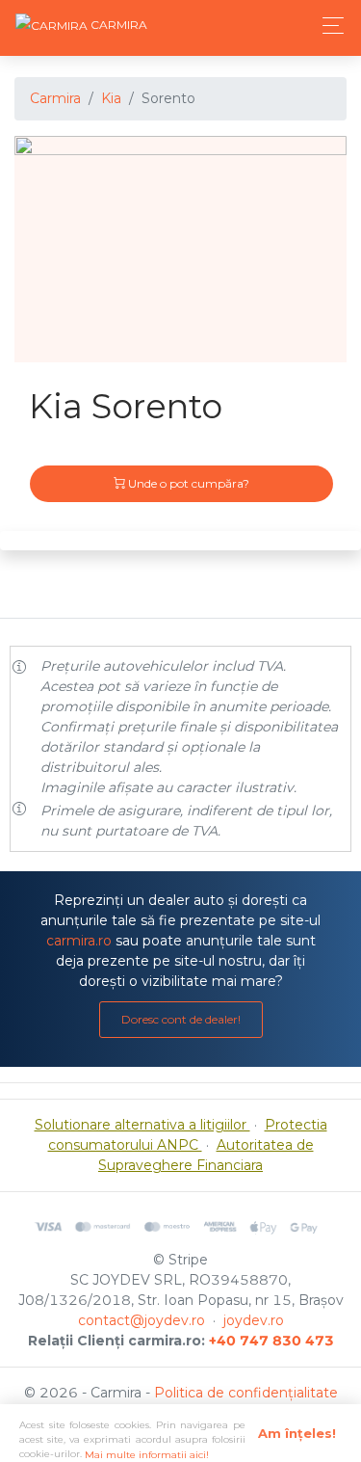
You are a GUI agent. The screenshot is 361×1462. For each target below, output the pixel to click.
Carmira (55, 98)
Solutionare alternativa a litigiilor (142, 1124)
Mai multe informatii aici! (147, 1455)
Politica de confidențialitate (246, 1392)
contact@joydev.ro (141, 1320)
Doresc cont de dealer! (181, 1019)
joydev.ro (253, 1320)
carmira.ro (79, 940)
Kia (111, 98)
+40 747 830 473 (271, 1340)
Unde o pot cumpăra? (187, 483)
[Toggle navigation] (328, 26)
